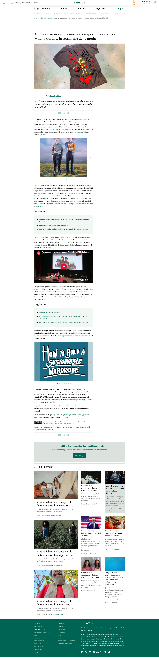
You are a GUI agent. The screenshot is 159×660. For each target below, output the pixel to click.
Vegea (84, 399)
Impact (121, 8)
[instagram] (101, 652)
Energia (56, 13)
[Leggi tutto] (123, 467)
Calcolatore (39, 646)
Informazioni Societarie (66, 641)
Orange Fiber (77, 399)
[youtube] (97, 652)
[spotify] (94, 652)
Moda (38, 516)
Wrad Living (54, 129)
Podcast (81, 8)
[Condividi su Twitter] (64, 113)
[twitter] (86, 652)
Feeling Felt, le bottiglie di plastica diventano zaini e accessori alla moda (64, 322)
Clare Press (66, 242)
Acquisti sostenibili (75, 427)
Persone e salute (119, 13)
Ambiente (37, 13)
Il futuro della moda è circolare (49, 312)
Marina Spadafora (55, 96)
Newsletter (26, 3)
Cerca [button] (36, 3)
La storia (61, 632)
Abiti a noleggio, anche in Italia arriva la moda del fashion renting (63, 229)
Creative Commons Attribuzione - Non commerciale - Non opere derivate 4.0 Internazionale (65, 422)
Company (61, 624)
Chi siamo (61, 629)
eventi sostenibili (47, 429)
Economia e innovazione (72, 13)
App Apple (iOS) (39, 629)
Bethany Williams (42, 193)
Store (16, 3)
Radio (64, 8)
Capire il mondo (42, 8)
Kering (62, 245)
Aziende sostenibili (62, 427)
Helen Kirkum (54, 193)
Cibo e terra (105, 13)
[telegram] (109, 652)
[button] (90, 158)
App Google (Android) (42, 632)
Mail (59, 635)
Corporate (38, 644)
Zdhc (59, 394)
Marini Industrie (87, 203)
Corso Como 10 (80, 132)
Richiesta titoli (39, 641)
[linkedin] (105, 652)
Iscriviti (78, 455)
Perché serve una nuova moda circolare (53, 225)
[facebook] (82, 652)
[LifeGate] (79, 2)
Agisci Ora (101, 8)
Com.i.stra (39, 206)
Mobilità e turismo (91, 13)
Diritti (47, 13)
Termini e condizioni (65, 644)
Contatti (61, 627)
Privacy (60, 638)
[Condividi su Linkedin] (68, 113)
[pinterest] (90, 652)
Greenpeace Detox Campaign (64, 203)
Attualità (37, 624)
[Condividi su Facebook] (59, 113)
